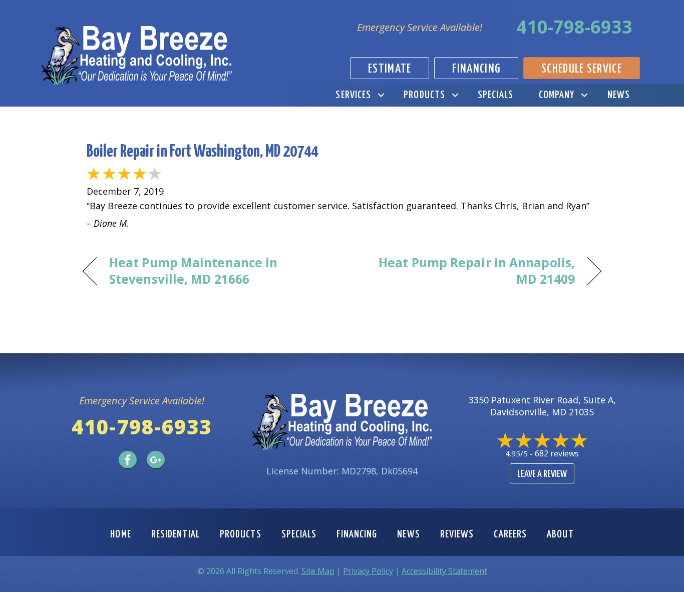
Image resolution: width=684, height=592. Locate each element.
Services (353, 95)
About (560, 534)
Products (424, 95)
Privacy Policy (368, 570)
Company (557, 95)
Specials (495, 95)
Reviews (457, 534)
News (618, 95)
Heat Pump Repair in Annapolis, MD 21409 (466, 271)
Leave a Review (542, 474)
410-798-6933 (574, 27)
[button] (381, 95)
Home (120, 534)
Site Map (317, 570)
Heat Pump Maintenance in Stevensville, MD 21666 (193, 271)
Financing (356, 534)
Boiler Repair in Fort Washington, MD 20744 (202, 152)
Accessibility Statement (444, 570)
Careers (510, 534)
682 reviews (557, 453)
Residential (175, 534)
